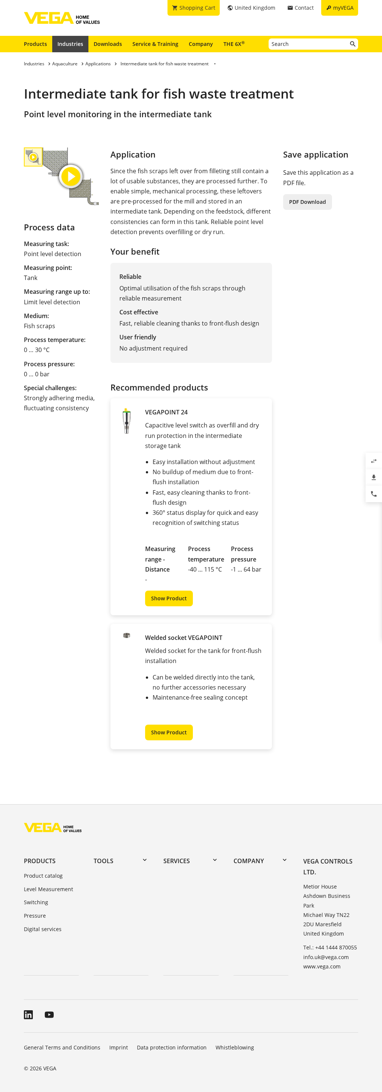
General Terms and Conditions (62, 1047)
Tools (103, 861)
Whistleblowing (235, 1047)
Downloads (108, 43)
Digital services (43, 929)
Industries (70, 43)
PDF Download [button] (307, 201)
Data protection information (172, 1047)
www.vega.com (322, 966)
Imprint (118, 1047)
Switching (36, 902)
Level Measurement (48, 889)
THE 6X (234, 43)
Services (176, 861)
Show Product (169, 598)
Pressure (35, 915)
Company (201, 43)
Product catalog (43, 875)
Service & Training (155, 43)
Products (35, 43)
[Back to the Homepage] (53, 827)
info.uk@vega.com (326, 957)
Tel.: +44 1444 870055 (330, 947)
